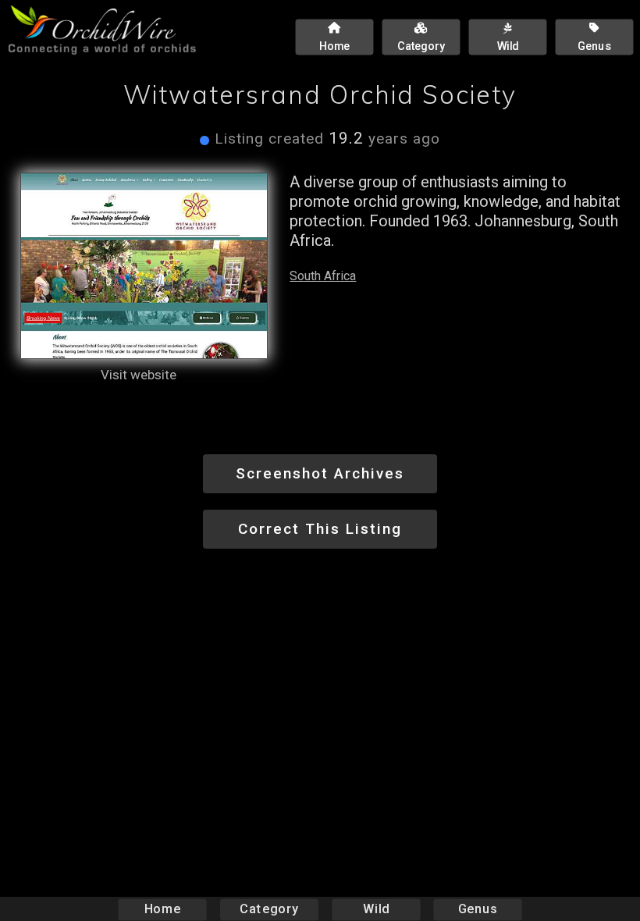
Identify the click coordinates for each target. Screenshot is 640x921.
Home (162, 908)
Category (269, 908)
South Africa (323, 275)
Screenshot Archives (320, 473)
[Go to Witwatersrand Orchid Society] (144, 265)
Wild (376, 908)
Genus (477, 908)
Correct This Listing (320, 529)
